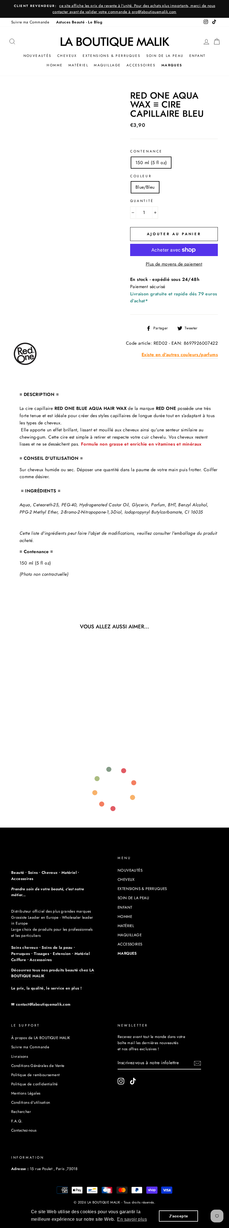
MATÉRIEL (78, 65)
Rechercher (21, 1111)
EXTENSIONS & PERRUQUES (111, 55)
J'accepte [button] (178, 1216)
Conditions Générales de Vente (38, 1065)
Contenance (146, 151)
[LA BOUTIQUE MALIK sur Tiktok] (133, 1081)
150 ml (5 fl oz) (151, 162)
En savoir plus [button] (132, 1219)
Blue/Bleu (145, 187)
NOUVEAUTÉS (37, 55)
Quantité (142, 200)
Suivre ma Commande (30, 22)
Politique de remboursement (35, 1075)
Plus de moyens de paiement (174, 264)
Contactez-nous (24, 1130)
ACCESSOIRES (141, 65)
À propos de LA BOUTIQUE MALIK (40, 1037)
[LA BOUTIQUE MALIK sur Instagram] (121, 1081)
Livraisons (19, 1056)
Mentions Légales (25, 1093)
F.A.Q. (16, 1121)
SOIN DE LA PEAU (165, 55)
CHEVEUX (67, 55)
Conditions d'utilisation (30, 1102)
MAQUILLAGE (107, 65)
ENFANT (197, 55)
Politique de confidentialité (34, 1084)
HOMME (55, 65)
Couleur (141, 176)
